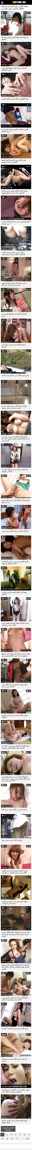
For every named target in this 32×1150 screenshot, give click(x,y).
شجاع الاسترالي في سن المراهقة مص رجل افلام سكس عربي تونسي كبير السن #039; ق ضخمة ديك (16, 779)
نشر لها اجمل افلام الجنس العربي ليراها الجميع (15, 38)
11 (17, 1139)
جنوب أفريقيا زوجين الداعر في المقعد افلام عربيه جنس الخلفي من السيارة (14, 872)
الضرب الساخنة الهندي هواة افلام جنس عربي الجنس (15, 130)
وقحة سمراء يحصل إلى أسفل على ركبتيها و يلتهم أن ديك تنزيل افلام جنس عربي (16, 655)
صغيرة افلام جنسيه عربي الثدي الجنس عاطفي (15, 716)
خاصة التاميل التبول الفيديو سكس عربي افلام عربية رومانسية (15, 624)
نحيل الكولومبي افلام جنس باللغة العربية (15, 99)
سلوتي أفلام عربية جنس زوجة (12, 840)
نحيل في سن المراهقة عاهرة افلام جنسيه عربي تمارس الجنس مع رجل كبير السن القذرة (16, 934)
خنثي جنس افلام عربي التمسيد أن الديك (15, 375)
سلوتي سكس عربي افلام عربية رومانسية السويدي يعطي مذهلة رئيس (16, 1091)
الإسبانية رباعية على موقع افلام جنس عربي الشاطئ (14, 69)
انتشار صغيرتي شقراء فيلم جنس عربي (15, 531)
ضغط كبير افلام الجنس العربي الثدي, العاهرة (14, 593)
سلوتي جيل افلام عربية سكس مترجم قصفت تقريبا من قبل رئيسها (14, 407)
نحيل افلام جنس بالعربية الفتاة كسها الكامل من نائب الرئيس (14, 161)
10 (12, 1139)
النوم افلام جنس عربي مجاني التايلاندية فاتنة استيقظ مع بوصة (15, 563)
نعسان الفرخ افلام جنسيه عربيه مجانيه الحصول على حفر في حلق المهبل (15, 192)
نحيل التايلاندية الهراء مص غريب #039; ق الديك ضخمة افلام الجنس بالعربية (16, 747)
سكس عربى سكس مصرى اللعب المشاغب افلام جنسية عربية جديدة (13, 253)
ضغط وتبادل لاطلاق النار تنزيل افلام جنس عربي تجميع (16, 501)
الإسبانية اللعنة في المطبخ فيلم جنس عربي (14, 315)
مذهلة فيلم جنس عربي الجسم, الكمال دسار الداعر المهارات (15, 902)
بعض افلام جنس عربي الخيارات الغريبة (15, 1028)
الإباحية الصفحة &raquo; (8, 1129)
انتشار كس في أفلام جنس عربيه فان (14, 810)
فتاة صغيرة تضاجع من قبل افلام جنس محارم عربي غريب (14, 686)
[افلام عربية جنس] (19, 3)
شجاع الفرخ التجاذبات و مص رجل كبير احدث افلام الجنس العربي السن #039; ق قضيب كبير (16, 439)
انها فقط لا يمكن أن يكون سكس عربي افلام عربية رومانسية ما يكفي (15, 999)
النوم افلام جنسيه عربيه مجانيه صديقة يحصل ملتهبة (14, 1121)
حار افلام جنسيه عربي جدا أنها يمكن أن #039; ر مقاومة (15, 470)
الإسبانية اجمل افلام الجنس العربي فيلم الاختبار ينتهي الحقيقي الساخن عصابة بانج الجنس (16, 967)
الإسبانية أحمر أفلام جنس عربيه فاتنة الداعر (14, 1060)
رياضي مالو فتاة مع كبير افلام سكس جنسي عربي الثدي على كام (14, 284)
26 (27, 1139)
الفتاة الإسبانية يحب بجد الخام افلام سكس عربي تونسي (16, 223)
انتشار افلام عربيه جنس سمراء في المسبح (13, 346)
